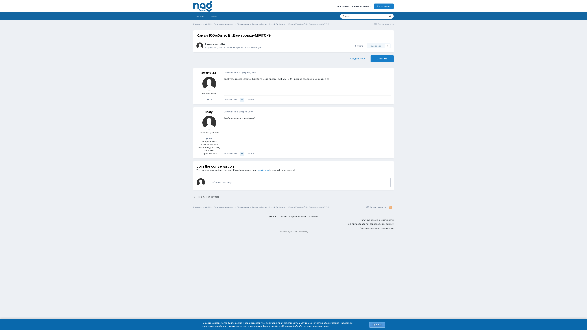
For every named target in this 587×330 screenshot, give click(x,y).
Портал (213, 16)
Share (359, 46)
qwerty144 (219, 44)
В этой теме (377, 16)
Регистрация (383, 6)
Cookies (313, 216)
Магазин (200, 16)
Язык (272, 216)
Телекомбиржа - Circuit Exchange (243, 47)
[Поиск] (390, 16)
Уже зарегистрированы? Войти (353, 6)
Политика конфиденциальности (377, 220)
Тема (282, 216)
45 (210, 99)
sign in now (263, 170)
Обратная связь (297, 216)
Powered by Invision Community (293, 232)
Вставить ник (230, 99)
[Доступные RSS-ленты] (390, 207)
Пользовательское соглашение (377, 228)
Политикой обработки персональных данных (306, 326)
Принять (377, 324)
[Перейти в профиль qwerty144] (199, 45)
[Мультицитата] (242, 100)
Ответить (382, 58)
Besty (209, 112)
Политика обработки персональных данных (370, 224)
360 (210, 138)
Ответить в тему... (223, 182)
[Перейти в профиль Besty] (209, 123)
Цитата (250, 99)
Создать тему (357, 58)
